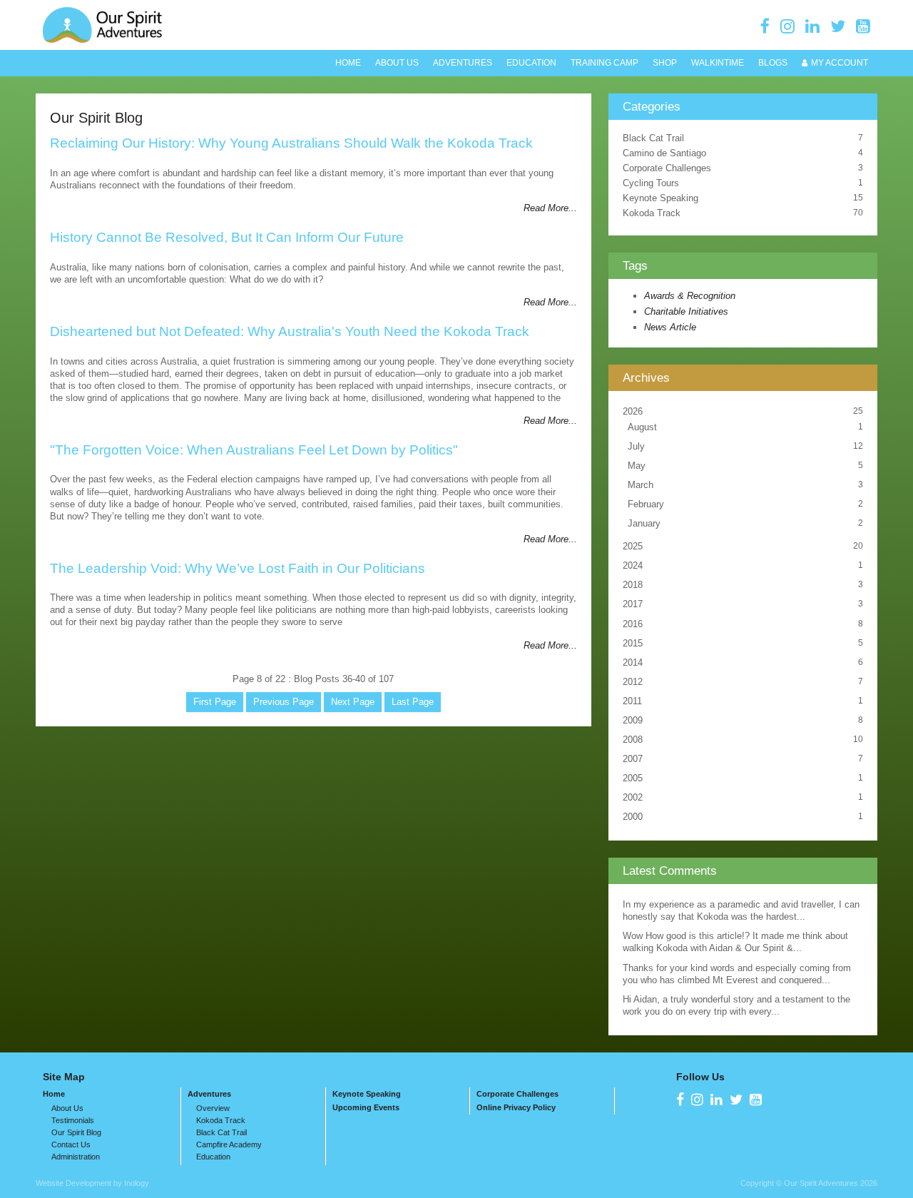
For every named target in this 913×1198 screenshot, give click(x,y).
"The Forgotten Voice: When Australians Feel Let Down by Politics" (254, 449)
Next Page (352, 701)
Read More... (550, 208)
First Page (214, 701)
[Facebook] (765, 26)
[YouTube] (863, 26)
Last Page (413, 701)
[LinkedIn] (812, 26)
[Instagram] (787, 26)
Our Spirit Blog (96, 117)
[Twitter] (837, 26)
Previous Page (283, 701)
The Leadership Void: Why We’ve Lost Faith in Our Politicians (237, 568)
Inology (136, 1183)
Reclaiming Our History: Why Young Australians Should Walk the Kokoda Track (291, 143)
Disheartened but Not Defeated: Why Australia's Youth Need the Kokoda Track (289, 331)
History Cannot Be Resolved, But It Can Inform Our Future (227, 237)
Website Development (73, 1183)
